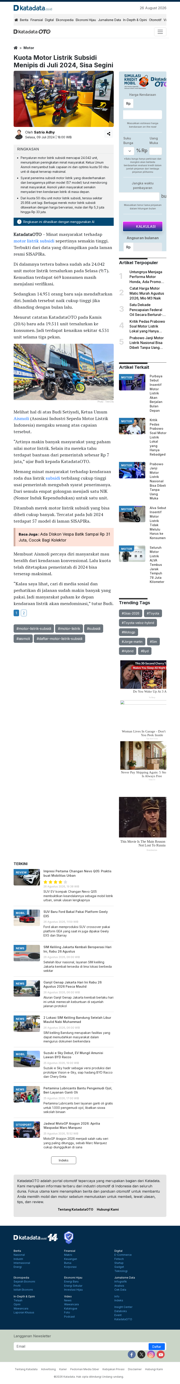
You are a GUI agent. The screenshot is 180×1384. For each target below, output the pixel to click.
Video (68, 1296)
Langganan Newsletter (32, 1336)
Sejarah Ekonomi (24, 1281)
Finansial (37, 20)
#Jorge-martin (132, 641)
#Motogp (128, 632)
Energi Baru (71, 1281)
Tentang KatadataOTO (75, 1209)
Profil (17, 1285)
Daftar (156, 1346)
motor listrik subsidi (34, 241)
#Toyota (153, 613)
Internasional (22, 1263)
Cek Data (120, 1289)
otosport (24, 1124)
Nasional (19, 1254)
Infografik (120, 1281)
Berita (24, 20)
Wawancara (21, 1308)
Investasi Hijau (73, 1289)
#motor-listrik (69, 628)
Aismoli (21, 418)
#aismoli (23, 638)
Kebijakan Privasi (113, 1369)
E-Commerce (123, 1254)
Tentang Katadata (26, 1369)
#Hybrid (127, 651)
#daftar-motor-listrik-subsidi (59, 638)
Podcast (69, 1316)
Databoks (120, 1311)
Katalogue (70, 1308)
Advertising (48, 1369)
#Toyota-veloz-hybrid (138, 623)
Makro (68, 1254)
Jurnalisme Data (109, 20)
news (20, 948)
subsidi (53, 478)
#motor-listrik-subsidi (33, 628)
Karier (63, 1369)
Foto (67, 1312)
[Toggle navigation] (160, 31)
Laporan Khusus (24, 1312)
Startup (119, 1263)
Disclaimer (135, 1369)
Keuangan (70, 1259)
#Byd (145, 651)
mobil (20, 913)
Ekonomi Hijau (86, 20)
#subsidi (93, 628)
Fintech (119, 1259)
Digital (49, 20)
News (68, 1300)
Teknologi (121, 1271)
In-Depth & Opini (135, 20)
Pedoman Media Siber (84, 1369)
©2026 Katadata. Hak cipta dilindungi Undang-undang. (89, 1376)
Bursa (67, 1263)
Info (116, 1296)
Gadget (119, 1266)
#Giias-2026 (130, 613)
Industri (18, 1259)
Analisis (119, 1285)
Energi (18, 1266)
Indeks (63, 1160)
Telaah (18, 1300)
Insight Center (123, 1307)
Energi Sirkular (73, 1285)
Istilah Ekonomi (23, 1289)
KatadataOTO (123, 1319)
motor (28, 48)
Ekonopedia (65, 20)
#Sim (153, 641)
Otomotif (155, 20)
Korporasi (70, 1266)
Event (118, 1315)
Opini (17, 1304)
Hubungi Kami (108, 1209)
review (21, 872)
